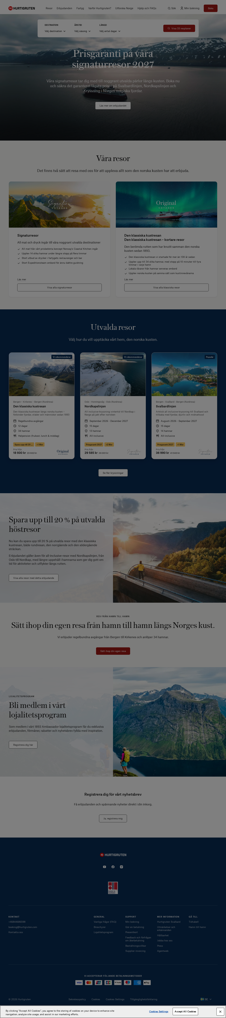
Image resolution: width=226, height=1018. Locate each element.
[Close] (220, 1012)
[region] (113, 1011)
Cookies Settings (158, 1011)
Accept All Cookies (185, 1011)
